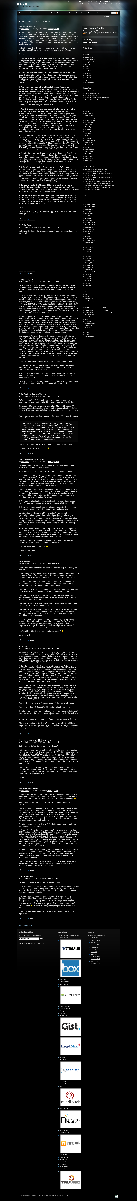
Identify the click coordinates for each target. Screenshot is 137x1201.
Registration (98, 1)
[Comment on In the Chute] (21, 734)
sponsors (21, 21)
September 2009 (90, 229)
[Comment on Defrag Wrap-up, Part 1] (21, 388)
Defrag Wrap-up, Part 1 (26, 279)
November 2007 (90, 267)
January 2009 (89, 238)
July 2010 (88, 216)
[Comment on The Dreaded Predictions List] (21, 219)
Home (98, 3)
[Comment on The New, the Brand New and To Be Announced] (21, 782)
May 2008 (88, 254)
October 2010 (89, 209)
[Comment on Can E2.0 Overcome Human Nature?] (21, 555)
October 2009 (89, 227)
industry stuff (78, 13)
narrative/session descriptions (93, 13)
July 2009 (88, 234)
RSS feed (86, 34)
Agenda (89, 1)
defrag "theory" (54, 13)
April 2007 (88, 283)
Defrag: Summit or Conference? (102, 183)
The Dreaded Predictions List (28, 26)
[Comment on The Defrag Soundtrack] (21, 273)
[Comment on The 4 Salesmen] (21, 640)
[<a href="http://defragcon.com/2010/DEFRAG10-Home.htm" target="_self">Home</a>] (93, 3)
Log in (87, 294)
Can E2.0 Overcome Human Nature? (31, 459)
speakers (106, 16)
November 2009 (90, 225)
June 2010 (88, 218)
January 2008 (89, 263)
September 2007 (90, 272)
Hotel (89, 3)
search (105, 3)
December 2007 (90, 265)
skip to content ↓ (115, 3)
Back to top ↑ (65, 1195)
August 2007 (89, 274)
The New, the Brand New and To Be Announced (35, 740)
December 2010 (90, 204)
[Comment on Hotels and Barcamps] (21, 918)
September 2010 (90, 211)
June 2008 (88, 252)
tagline (37, 21)
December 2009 (90, 222)
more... (32, 219)
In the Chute (23, 646)
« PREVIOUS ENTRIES (25, 925)
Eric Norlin (25, 29)
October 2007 (89, 270)
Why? (118, 1)
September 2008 (90, 245)
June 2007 (88, 278)
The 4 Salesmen (24, 561)
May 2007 (88, 281)
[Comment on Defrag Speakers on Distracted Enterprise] (21, 453)
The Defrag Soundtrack (26, 225)
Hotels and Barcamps (26, 876)
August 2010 (89, 213)
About (79, 1)
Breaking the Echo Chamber (28, 788)
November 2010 (90, 207)
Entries (88, 296)
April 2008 (88, 256)
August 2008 (89, 247)
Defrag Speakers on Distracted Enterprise (32, 394)
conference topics (41, 13)
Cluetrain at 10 (101, 171)
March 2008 (88, 258)
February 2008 (89, 261)
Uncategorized (47, 21)
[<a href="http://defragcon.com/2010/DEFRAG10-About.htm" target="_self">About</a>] (74, 1)
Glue (70, 13)
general (63, 13)
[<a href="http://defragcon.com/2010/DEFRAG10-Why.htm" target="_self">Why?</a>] (112, 1)
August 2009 (89, 231)
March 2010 (88, 220)
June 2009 (88, 236)
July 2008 (88, 249)
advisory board (29, 13)
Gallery (81, 3)
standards (29, 21)
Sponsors (69, 1)
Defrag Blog (23, 4)
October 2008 (89, 243)
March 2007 (88, 285)
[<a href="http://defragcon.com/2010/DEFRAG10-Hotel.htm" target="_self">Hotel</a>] (84, 3)
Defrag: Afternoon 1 (90, 175)
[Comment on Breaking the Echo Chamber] (21, 870)
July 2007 (88, 276)
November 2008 (90, 240)
